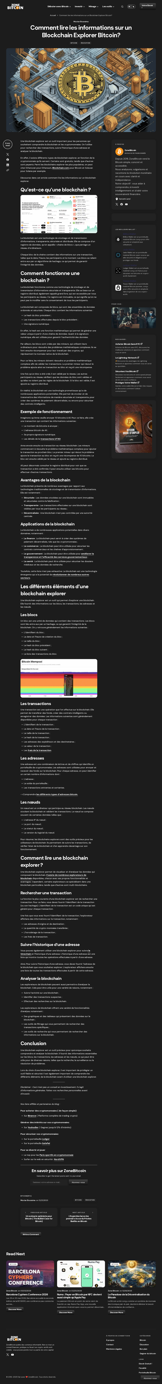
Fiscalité (142, 1368)
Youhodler (33, 1127)
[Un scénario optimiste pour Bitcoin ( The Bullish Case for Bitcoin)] (39, 1217)
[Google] (126, 204)
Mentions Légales (114, 1349)
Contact (110, 1344)
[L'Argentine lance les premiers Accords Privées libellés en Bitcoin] (78, 1217)
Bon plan (143, 1349)
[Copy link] (7, 170)
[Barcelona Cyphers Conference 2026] (30, 1273)
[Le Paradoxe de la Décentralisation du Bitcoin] (132, 1273)
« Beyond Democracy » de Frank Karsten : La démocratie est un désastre (126, 317)
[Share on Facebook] (7, 159)
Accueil (53, 15)
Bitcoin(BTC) (26, 1196)
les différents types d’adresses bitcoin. (57, 794)
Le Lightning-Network (126, 357)
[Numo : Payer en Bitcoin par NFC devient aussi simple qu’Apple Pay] (81, 1273)
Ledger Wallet (130, 265)
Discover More (14, 1309)
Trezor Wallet (129, 280)
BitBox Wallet (129, 233)
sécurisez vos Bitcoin (125, 371)
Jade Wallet (129, 249)
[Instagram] (7, 1354)
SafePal (46, 1143)
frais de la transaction (39, 750)
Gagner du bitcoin (148, 1353)
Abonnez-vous (78, 1182)
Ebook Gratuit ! (145, 1363)
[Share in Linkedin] (7, 165)
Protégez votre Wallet (126, 382)
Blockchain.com (60, 167)
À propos (110, 1340)
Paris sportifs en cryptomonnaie (56, 1155)
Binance (32, 1115)
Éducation (85, 43)
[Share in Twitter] (7, 154)
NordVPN (59, 1159)
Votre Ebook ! (147, 6)
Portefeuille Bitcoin (147, 1372)
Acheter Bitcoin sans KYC (127, 344)
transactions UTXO (51, 438)
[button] (122, 6)
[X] (116, 204)
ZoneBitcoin (130, 150)
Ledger (46, 1139)
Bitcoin (74, 43)
